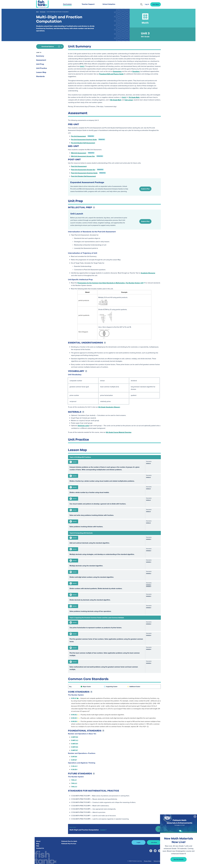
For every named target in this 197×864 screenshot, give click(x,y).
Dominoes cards (83, 425)
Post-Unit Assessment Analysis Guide (84, 173)
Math (37, 12)
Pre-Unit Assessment (78, 136)
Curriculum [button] (67, 4)
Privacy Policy (147, 861)
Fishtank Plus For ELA (68, 844)
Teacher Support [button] (88, 4)
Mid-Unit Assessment (78, 153)
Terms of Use (157, 861)
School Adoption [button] (109, 4)
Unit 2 (82, 66)
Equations (136, 71)
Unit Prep (40, 64)
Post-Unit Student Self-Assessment (83, 176)
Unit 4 (124, 97)
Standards (40, 76)
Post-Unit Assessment (79, 166)
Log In (147, 4)
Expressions (117, 71)
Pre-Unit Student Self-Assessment (83, 143)
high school (129, 100)
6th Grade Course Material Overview (118, 432)
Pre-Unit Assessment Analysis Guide (84, 139)
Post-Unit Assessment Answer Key (83, 169)
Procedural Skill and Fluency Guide (111, 74)
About (38, 841)
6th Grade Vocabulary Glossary (109, 407)
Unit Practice (41, 68)
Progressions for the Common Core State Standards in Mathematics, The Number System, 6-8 (110, 283)
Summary (40, 56)
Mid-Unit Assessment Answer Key (83, 156)
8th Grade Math (115, 100)
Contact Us (40, 848)
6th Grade (42, 12)
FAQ (37, 846)
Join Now (155, 4)
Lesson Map (41, 72)
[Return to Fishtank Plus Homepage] (42, 4)
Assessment (41, 60)
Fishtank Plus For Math (69, 841)
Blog (37, 844)
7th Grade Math (134, 97)
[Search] (141, 4)
